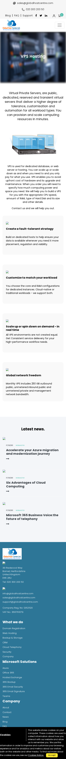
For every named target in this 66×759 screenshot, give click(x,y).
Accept (52, 755)
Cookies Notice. (36, 755)
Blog (8, 15)
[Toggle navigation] (59, 25)
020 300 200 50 (35, 9)
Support (28, 15)
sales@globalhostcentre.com (35, 3)
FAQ (16, 15)
